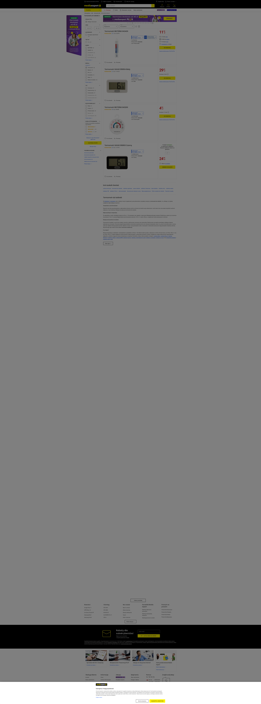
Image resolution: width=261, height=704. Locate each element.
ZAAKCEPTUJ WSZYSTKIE (157, 701)
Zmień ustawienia (142, 701)
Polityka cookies (99, 697)
